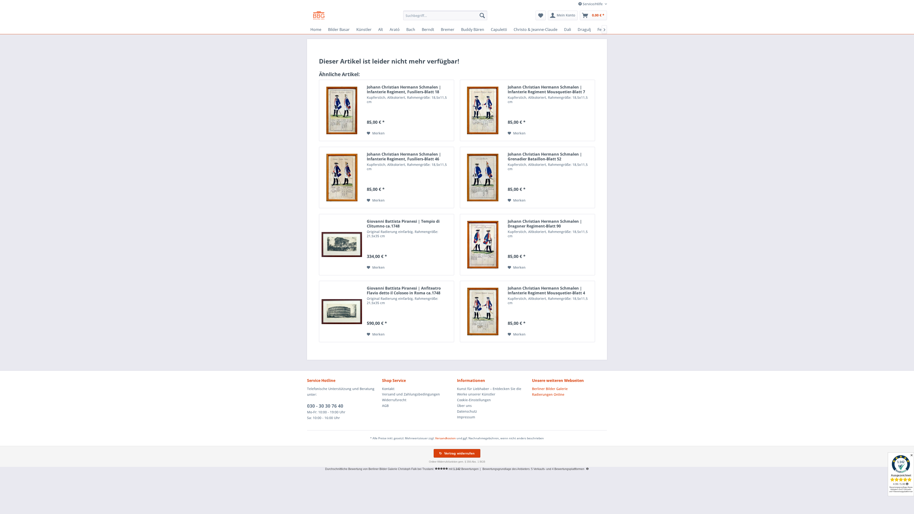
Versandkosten (445, 438)
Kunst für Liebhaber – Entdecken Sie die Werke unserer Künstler (489, 391)
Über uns (464, 405)
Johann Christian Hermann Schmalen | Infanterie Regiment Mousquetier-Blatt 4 (546, 290)
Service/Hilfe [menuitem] (593, 4)
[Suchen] (482, 15)
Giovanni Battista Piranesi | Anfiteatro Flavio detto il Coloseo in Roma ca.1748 (404, 290)
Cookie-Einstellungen (474, 400)
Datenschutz (467, 411)
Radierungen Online (548, 394)
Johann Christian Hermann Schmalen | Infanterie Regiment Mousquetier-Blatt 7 (546, 89)
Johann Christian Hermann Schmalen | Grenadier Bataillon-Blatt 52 (545, 156)
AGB (385, 405)
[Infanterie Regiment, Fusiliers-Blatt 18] (342, 110)
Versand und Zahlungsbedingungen (411, 394)
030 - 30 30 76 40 (325, 406)
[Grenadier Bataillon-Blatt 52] (482, 177)
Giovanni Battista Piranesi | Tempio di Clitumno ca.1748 (403, 223)
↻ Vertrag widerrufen (457, 453)
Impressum (466, 417)
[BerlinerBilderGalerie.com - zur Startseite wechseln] (318, 17)
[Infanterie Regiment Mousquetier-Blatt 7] (482, 110)
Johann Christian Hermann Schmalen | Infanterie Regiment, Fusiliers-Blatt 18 (404, 89)
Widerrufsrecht (394, 400)
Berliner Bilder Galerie (550, 388)
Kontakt (388, 388)
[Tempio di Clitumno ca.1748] (342, 244)
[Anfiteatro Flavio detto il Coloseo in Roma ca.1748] (342, 311)
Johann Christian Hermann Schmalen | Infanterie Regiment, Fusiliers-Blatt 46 (404, 156)
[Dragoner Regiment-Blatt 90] (482, 244)
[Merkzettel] (541, 15)
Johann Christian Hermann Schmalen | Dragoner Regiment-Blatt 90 (545, 223)
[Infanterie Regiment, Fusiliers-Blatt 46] (342, 177)
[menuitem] (445, 15)
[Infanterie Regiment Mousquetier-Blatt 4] (482, 311)
